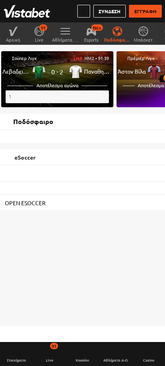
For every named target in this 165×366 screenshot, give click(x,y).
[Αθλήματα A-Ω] (65, 30)
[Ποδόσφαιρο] (117, 30)
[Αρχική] (28, 11)
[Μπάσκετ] (143, 30)
